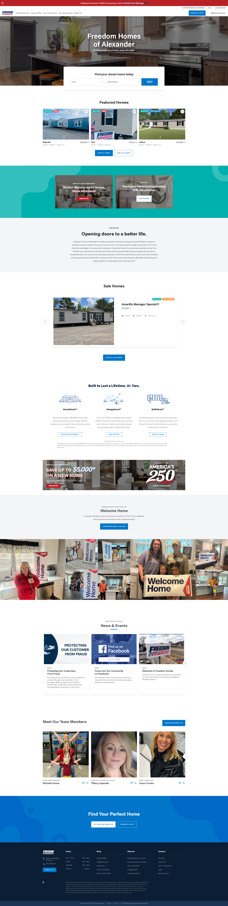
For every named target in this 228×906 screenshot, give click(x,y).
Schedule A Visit (197, 13)
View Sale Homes (124, 153)
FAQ (209, 8)
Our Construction (50, 13)
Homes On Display (103, 869)
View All (114, 629)
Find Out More (158, 434)
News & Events (163, 873)
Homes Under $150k (104, 873)
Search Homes (150, 81)
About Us (78, 13)
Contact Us (49, 870)
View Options (114, 434)
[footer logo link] (48, 852)
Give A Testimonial (164, 866)
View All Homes (103, 153)
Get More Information (103, 824)
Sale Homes (101, 866)
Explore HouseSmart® (70, 434)
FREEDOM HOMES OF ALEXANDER (194, 8)
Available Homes (22, 13)
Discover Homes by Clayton (137, 862)
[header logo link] (7, 13)
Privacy (116, 904)
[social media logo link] (43, 882)
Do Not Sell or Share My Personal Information (134, 904)
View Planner (144, 199)
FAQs (160, 869)
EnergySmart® (132, 869)
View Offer (84, 198)
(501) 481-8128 (221, 8)
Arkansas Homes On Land (136, 858)
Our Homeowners (66, 13)
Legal (109, 904)
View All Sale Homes (114, 358)
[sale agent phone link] (87, 782)
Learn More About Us (174, 723)
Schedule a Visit (127, 824)
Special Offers (36, 13)
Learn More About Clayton (114, 526)
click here (80, 480)
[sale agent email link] (83, 782)
